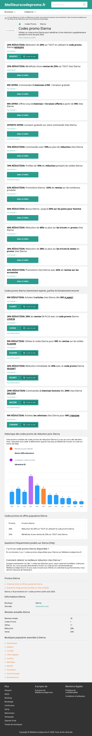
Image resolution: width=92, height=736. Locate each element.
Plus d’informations (13, 139)
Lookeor (10, 658)
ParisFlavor (11, 670)
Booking (8, 698)
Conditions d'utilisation (75, 696)
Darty (7, 709)
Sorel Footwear (13, 673)
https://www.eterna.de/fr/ (27, 37)
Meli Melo (11, 662)
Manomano (9, 713)
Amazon (8, 690)
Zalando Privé (10, 720)
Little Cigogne (13, 654)
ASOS (7, 694)
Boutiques (9, 12)
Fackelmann (12, 643)
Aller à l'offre (22, 75)
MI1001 (10, 666)
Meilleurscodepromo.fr (25, 5)
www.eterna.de (42, 606)
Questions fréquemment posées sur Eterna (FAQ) (28, 588)
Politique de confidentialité (71, 691)
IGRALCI (10, 647)
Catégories (29, 12)
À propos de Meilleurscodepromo (44, 691)
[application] (46, 489)
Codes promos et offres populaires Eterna (25, 584)
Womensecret (13, 677)
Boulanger (9, 701)
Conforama (9, 705)
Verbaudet (9, 717)
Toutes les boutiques (13, 724)
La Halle (10, 651)
